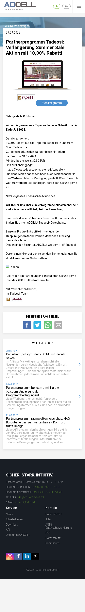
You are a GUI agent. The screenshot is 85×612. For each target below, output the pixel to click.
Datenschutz (52, 538)
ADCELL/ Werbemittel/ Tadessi (56, 244)
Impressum (52, 543)
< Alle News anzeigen (16, 26)
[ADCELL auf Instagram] (10, 556)
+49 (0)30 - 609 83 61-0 (45, 487)
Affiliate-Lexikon (15, 519)
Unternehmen (53, 514)
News (9, 514)
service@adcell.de (25, 502)
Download (12, 524)
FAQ (47, 532)
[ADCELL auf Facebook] (18, 556)
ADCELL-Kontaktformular (33, 280)
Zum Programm (52, 102)
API (8, 529)
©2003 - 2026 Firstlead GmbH (42, 569)
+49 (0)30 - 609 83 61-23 (47, 492)
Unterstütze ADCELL (18, 534)
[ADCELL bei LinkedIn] (27, 556)
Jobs (48, 519)
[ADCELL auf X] (35, 556)
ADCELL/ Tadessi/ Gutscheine (46, 222)
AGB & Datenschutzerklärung (58, 526)
